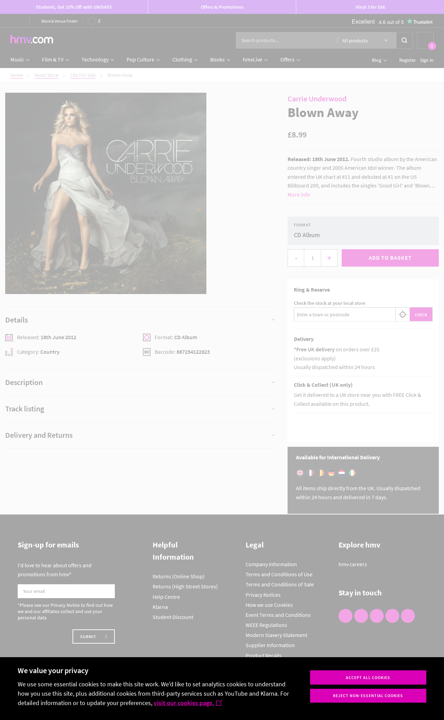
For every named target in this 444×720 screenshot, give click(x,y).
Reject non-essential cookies (368, 695)
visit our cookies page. (184, 703)
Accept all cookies (368, 677)
